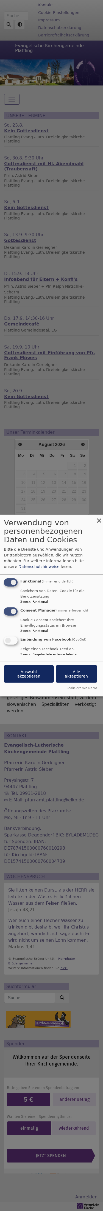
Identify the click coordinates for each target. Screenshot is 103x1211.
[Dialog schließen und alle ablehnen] (99, 518)
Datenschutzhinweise (39, 566)
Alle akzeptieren (76, 673)
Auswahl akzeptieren (28, 673)
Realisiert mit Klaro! (81, 688)
